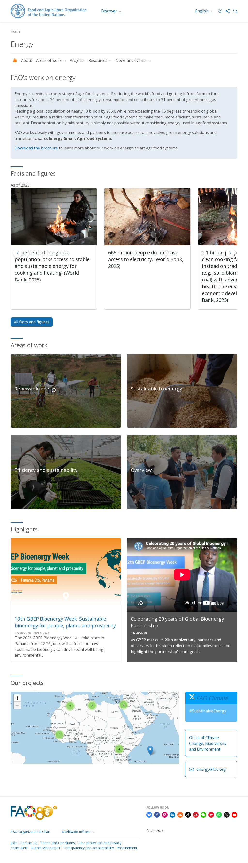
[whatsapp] (219, 814)
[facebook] (157, 814)
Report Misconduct (45, 848)
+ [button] (17, 698)
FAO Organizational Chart (31, 831)
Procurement (127, 848)
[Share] (226, 11)
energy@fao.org (211, 769)
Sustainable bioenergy (156, 388)
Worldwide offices (76, 831)
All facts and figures (31, 322)
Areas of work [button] (49, 60)
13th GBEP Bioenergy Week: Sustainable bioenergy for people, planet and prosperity (65, 622)
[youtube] (234, 814)
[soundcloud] (180, 814)
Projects (77, 60)
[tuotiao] (196, 814)
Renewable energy (36, 388)
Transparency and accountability (88, 848)
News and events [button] (131, 60)
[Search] (233, 11)
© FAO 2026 (154, 830)
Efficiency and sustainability (46, 470)
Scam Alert (19, 848)
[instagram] (165, 814)
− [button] (17, 705)
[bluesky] (149, 814)
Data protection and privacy (99, 842)
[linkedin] (172, 814)
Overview (141, 470)
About (26, 60)
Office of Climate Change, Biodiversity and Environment (207, 743)
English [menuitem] (202, 11)
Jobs (14, 842)
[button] (230, 252)
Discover (109, 11)
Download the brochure (36, 148)
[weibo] (211, 814)
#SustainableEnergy (207, 711)
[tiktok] (188, 814)
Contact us (28, 842)
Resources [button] (98, 60)
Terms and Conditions (57, 842)
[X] (227, 814)
